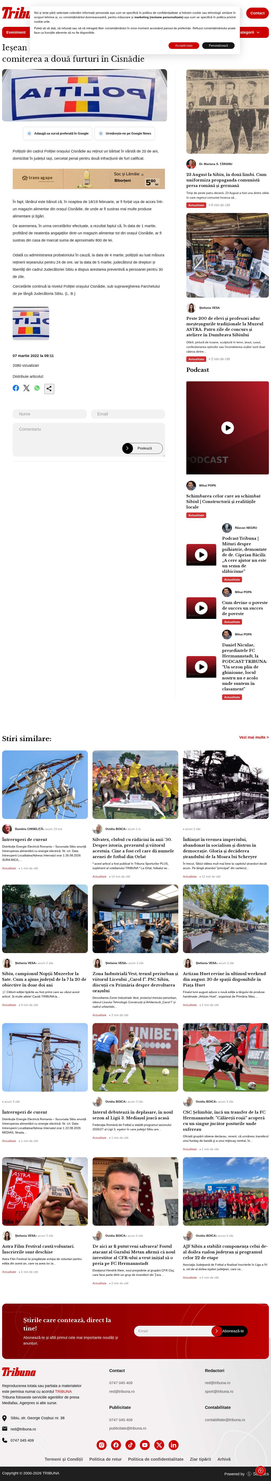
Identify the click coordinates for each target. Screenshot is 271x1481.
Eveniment (16, 32)
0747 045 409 (121, 1383)
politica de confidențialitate (160, 12)
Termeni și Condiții (64, 1459)
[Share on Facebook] (16, 391)
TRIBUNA (63, 1391)
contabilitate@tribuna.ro (225, 1420)
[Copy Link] (49, 389)
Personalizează (218, 45)
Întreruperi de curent (24, 839)
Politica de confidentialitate (156, 1459)
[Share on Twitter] (26, 391)
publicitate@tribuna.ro (127, 1428)
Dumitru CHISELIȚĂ (29, 829)
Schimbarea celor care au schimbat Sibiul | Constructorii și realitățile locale (223, 502)
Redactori (214, 1370)
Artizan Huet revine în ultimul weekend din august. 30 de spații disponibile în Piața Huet (224, 979)
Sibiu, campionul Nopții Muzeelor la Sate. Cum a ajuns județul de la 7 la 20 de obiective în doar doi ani (44, 979)
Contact (257, 13)
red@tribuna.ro (23, 1429)
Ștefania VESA (25, 963)
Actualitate (196, 205)
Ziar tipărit (200, 1459)
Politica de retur (105, 1459)
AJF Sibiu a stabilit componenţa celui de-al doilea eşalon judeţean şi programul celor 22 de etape (225, 1252)
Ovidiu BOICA (115, 829)
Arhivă (224, 1459)
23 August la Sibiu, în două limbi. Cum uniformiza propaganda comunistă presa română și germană (226, 180)
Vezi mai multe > (254, 737)
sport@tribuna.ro (219, 1391)
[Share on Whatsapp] (37, 391)
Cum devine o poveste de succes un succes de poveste (245, 608)
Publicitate (120, 1407)
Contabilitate (218, 1407)
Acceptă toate (183, 45)
